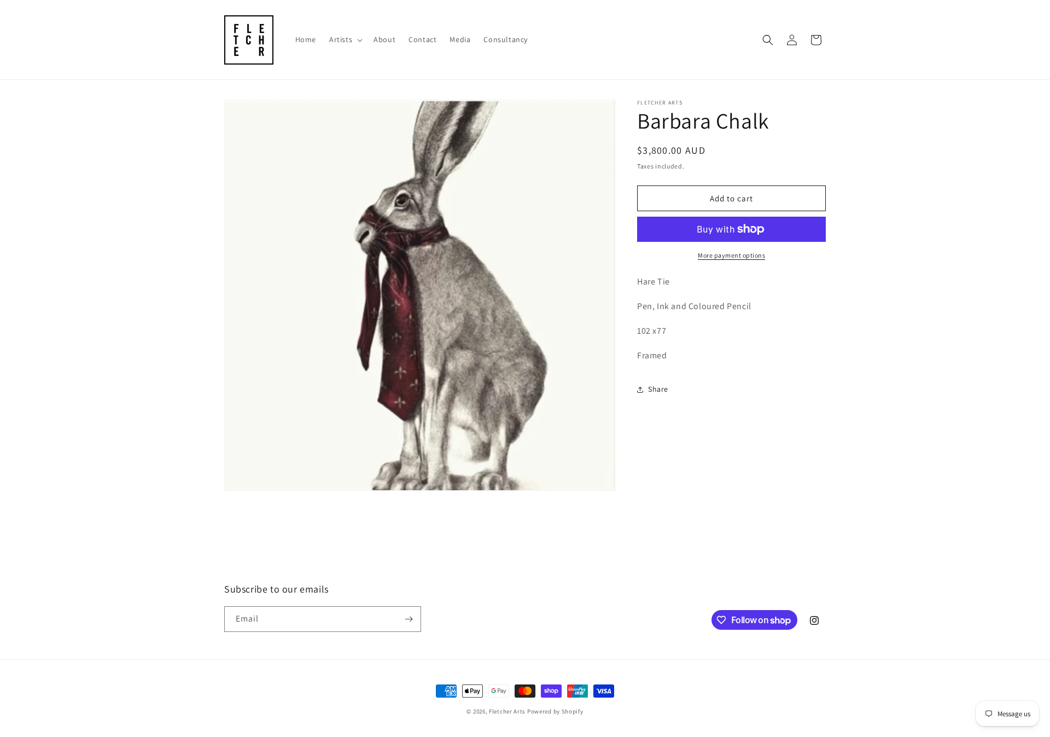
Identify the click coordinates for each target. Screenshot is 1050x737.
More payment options (731, 255)
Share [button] (658, 389)
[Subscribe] (408, 619)
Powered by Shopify (555, 711)
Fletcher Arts (507, 711)
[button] (345, 39)
